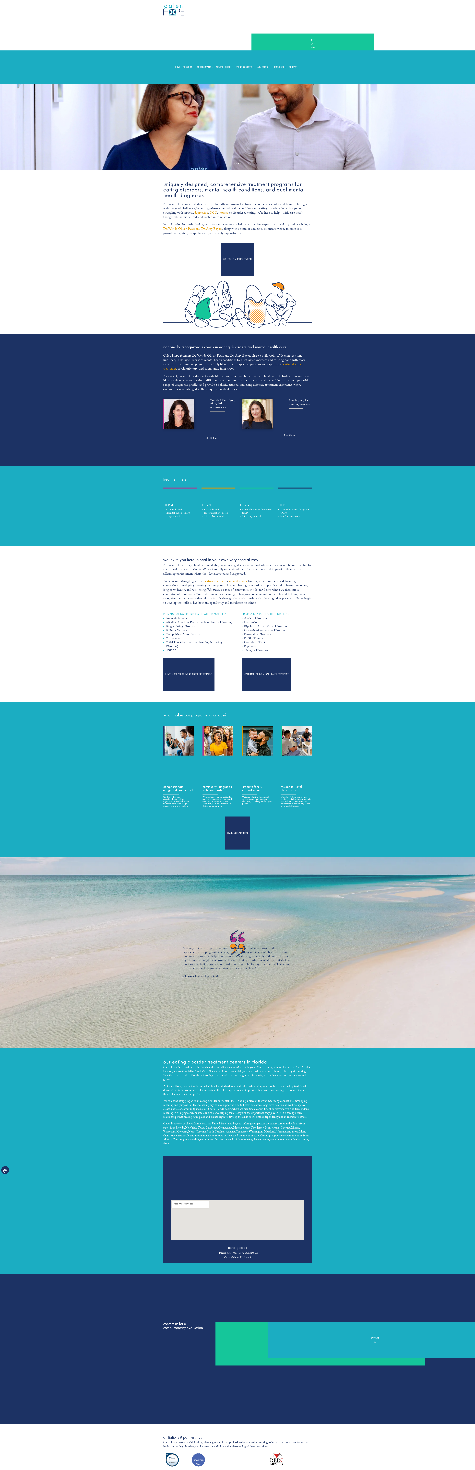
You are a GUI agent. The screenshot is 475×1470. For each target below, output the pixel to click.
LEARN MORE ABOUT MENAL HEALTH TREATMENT (266, 674)
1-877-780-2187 (313, 42)
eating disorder (215, 581)
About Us (187, 67)
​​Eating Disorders (244, 67)
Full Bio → (211, 438)
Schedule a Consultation (237, 259)
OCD (213, 212)
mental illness (238, 581)
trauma (223, 212)
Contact (293, 67)
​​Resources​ (279, 67)
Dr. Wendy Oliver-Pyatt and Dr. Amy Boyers (192, 229)
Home (177, 67)
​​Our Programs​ (204, 67)
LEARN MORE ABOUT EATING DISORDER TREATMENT (188, 674)
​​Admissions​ (262, 67)
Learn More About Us (237, 833)
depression (201, 212)
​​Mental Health (223, 67)
